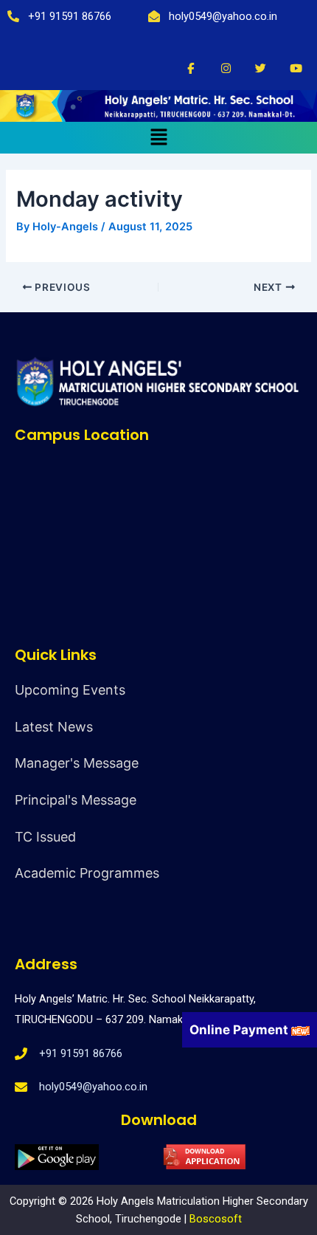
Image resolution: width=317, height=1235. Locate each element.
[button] (158, 138)
